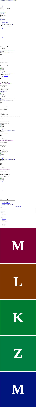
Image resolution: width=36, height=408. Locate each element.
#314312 (1, 99)
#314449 (1, 160)
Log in (1, 18)
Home (2, 218)
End (2, 37)
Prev (2, 28)
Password (2, 16)
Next (2, 36)
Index (2, 5)
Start (2, 181)
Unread (2, 6)
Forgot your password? (2, 12)
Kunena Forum (19, 206)
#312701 (1, 51)
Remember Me (3, 211)
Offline (2, 72)
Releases (4, 220)
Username (8, 8)
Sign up (3, 214)
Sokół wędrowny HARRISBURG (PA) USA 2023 (9, 130)
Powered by (16, 206)
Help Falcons (3, 221)
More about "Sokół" (4, 219)
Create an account (2, 13)
